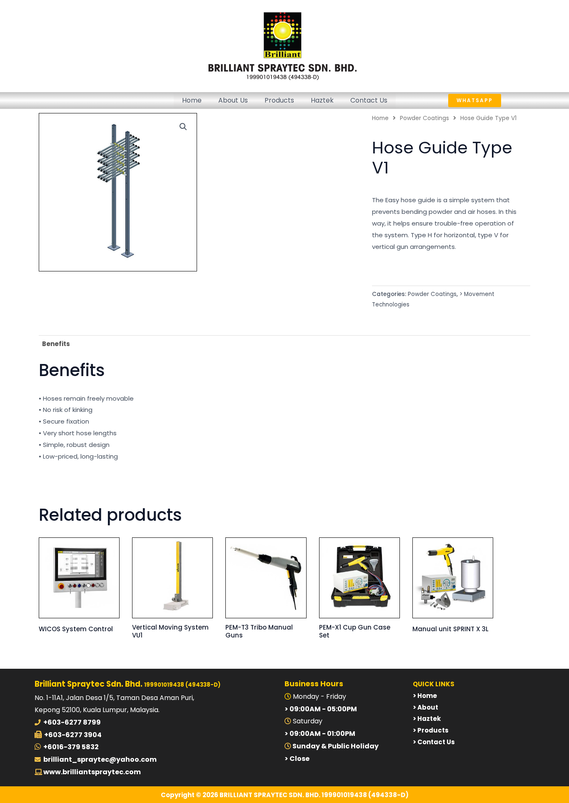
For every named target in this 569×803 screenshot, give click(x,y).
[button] (491, 100)
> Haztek (427, 718)
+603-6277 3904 (73, 735)
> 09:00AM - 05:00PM (320, 709)
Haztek (322, 100)
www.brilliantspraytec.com (91, 772)
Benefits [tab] (56, 343)
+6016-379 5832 (71, 747)
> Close (296, 758)
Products (279, 100)
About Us (233, 100)
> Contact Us (434, 742)
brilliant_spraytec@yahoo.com (100, 759)
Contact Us (368, 100)
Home (192, 100)
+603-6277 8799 (72, 722)
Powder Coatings (424, 118)
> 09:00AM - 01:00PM (319, 733)
